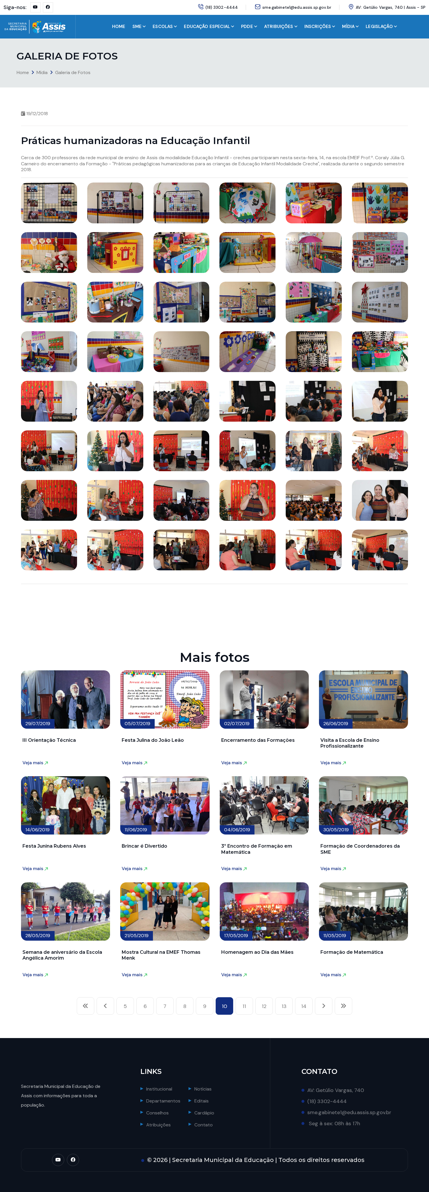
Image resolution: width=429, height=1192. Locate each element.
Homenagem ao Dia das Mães (257, 952)
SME (137, 26)
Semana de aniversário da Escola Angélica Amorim (62, 955)
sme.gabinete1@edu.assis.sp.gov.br (296, 7)
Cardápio (204, 1113)
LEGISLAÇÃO (379, 26)
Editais (201, 1101)
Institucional (159, 1089)
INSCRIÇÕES (317, 26)
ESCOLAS (163, 26)
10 (224, 1006)
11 (244, 1006)
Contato (203, 1125)
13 (284, 1006)
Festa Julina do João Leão (153, 740)
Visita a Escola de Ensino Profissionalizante (349, 743)
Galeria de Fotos (72, 72)
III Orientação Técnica (49, 740)
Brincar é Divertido (144, 846)
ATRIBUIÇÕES (278, 26)
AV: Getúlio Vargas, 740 (335, 1090)
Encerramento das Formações (258, 740)
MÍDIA (348, 26)
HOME (118, 26)
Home (23, 72)
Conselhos (157, 1113)
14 (303, 1006)
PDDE (247, 26)
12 (264, 1006)
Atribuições (158, 1125)
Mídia (42, 72)
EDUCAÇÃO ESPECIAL (207, 26)
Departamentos (163, 1101)
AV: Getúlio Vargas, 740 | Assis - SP (390, 7)
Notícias (203, 1089)
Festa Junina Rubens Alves (54, 846)
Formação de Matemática (351, 952)
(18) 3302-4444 (221, 7)
